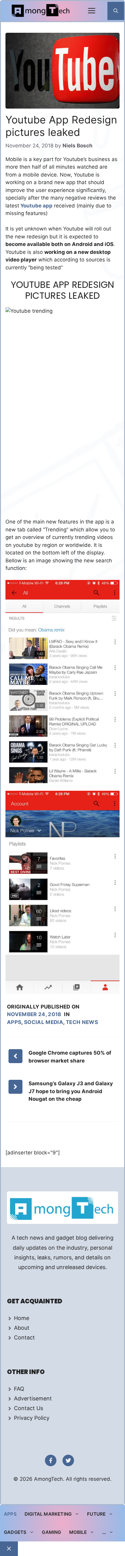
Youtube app (35, 206)
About (21, 1328)
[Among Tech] (41, 11)
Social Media (43, 1022)
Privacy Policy (31, 1418)
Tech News (82, 1022)
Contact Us (28, 1408)
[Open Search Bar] (115, 11)
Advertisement (33, 1398)
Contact (24, 1337)
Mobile (78, 1532)
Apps (14, 1022)
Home (21, 1318)
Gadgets (15, 1532)
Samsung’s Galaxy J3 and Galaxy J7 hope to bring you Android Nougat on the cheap (71, 1091)
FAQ (19, 1389)
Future (96, 1514)
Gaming (51, 1532)
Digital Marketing (48, 1514)
